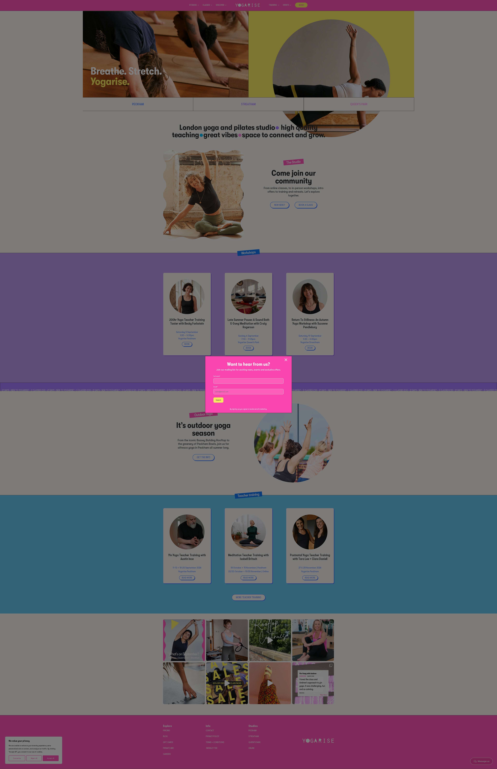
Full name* (216, 376)
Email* (215, 387)
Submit (218, 400)
